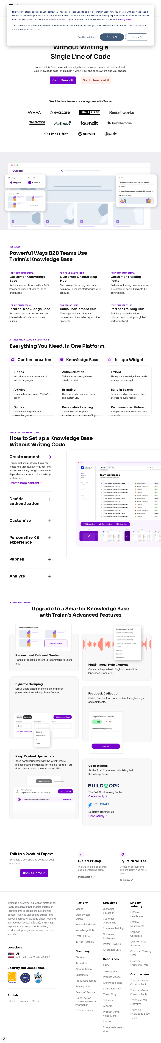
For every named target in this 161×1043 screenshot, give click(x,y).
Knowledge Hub (84, 930)
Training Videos (111, 971)
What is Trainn (83, 969)
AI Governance (84, 1010)
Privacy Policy (124, 19)
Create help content (24, 483)
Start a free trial (94, 80)
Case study (96, 796)
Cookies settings (87, 37)
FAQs (106, 965)
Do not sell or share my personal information (85, 1001)
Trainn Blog (109, 994)
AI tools (107, 1006)
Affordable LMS (112, 949)
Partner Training (112, 943)
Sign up (125, 880)
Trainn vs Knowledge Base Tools (140, 1013)
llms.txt (107, 1021)
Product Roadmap (85, 980)
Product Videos (112, 976)
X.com (35, 1001)
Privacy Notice (83, 986)
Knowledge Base (112, 982)
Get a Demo (61, 80)
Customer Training (113, 928)
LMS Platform (83, 936)
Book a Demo (32, 873)
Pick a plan (85, 877)
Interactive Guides (85, 924)
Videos (79, 908)
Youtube (24, 1001)
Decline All (137, 37)
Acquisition (81, 963)
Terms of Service (85, 992)
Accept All (112, 37)
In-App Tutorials (84, 941)
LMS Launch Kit (112, 988)
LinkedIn (12, 1001)
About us (80, 957)
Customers (81, 974)
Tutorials (108, 1000)
